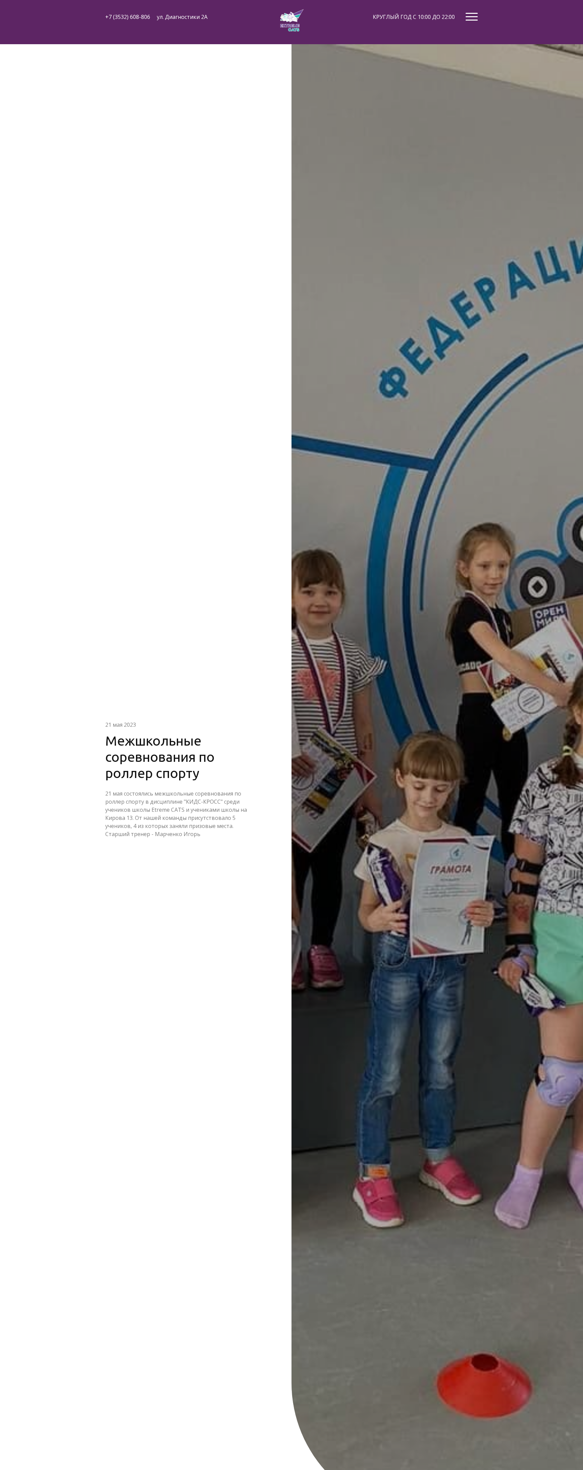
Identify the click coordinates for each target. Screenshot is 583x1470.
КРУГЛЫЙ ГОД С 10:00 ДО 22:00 (414, 17)
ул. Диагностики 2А (182, 17)
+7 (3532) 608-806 (127, 17)
